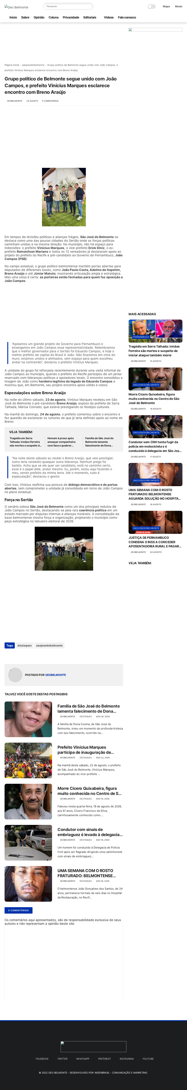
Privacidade (71, 17)
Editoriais (89, 17)
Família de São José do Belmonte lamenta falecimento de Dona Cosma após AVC (99, 442)
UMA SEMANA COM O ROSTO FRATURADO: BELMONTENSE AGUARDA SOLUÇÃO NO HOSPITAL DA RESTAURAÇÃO (85, 873)
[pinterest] (174, 17)
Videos (109, 17)
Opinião (39, 17)
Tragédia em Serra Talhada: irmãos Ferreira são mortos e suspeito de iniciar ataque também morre (25, 442)
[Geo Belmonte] (16, 7)
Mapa (166, 6)
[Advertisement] (64, 138)
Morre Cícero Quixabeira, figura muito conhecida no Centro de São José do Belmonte (90, 791)
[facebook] (163, 17)
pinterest (104, 1058)
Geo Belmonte (57, 1072)
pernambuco (141, 337)
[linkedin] (37, 655)
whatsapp (82, 1058)
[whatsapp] (151, 17)
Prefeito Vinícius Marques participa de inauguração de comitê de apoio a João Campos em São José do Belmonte (88, 750)
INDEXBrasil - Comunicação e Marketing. (121, 1072)
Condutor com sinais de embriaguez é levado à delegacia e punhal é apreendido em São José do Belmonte (90, 832)
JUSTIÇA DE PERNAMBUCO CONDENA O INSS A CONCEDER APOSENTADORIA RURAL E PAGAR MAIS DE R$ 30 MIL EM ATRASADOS (155, 542)
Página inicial (12, 64)
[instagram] (157, 17)
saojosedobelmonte (33, 64)
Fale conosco (127, 17)
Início (13, 17)
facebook (42, 1058)
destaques (25, 645)
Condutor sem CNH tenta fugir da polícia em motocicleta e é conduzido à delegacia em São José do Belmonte (155, 446)
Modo (178, 6)
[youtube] (180, 17)
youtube (148, 1058)
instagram (126, 1058)
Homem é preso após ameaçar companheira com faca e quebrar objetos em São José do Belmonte (62, 442)
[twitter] (169, 17)
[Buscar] (90, 6)
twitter (62, 1058)
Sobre (25, 17)
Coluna (53, 17)
